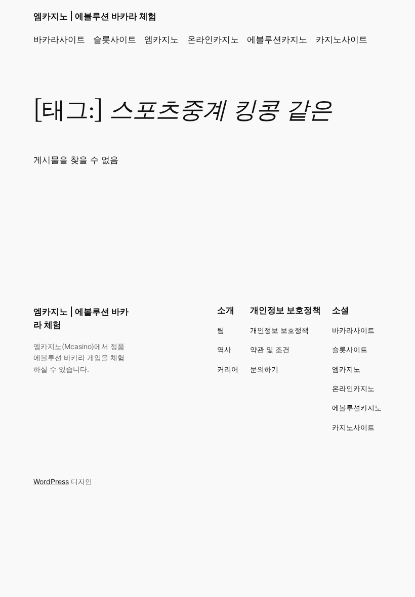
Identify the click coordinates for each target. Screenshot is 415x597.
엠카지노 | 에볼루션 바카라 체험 (94, 16)
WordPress (51, 481)
